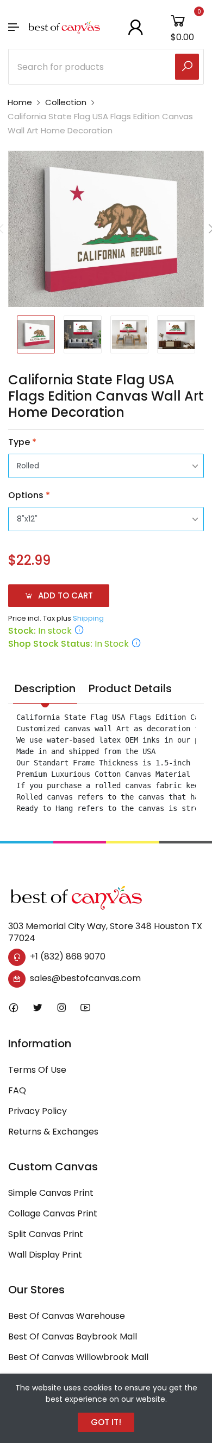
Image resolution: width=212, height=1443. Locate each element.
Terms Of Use (37, 1070)
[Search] (187, 67)
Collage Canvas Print (52, 1213)
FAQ (17, 1090)
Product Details (130, 688)
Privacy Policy (37, 1111)
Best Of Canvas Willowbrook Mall (78, 1357)
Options (29, 495)
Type (22, 442)
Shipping (88, 618)
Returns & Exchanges (53, 1131)
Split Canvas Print (45, 1234)
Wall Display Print (45, 1254)
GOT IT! (106, 1422)
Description (45, 688)
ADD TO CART (64, 595)
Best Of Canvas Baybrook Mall (72, 1336)
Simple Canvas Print (50, 1193)
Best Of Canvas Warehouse (66, 1316)
